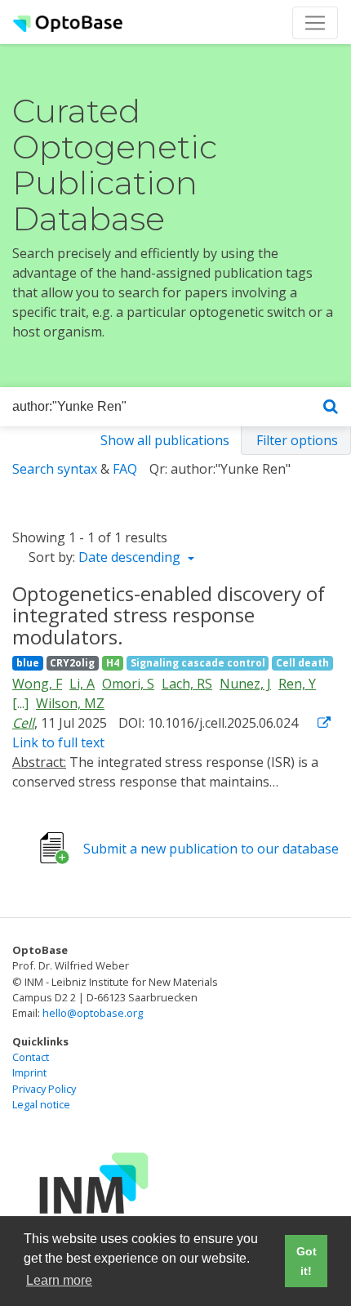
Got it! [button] (306, 1261)
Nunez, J (245, 684)
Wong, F (37, 684)
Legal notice (41, 1104)
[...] (20, 703)
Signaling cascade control (198, 663)
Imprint (29, 1072)
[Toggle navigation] (315, 23)
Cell (23, 723)
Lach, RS (187, 684)
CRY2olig (72, 663)
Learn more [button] (59, 1280)
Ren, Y (297, 684)
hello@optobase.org (92, 1012)
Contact (30, 1057)
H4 (112, 663)
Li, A (82, 684)
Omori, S (128, 684)
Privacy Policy (44, 1088)
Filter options (297, 440)
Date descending (131, 557)
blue (27, 663)
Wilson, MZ (70, 703)
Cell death (302, 663)
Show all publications (164, 440)
